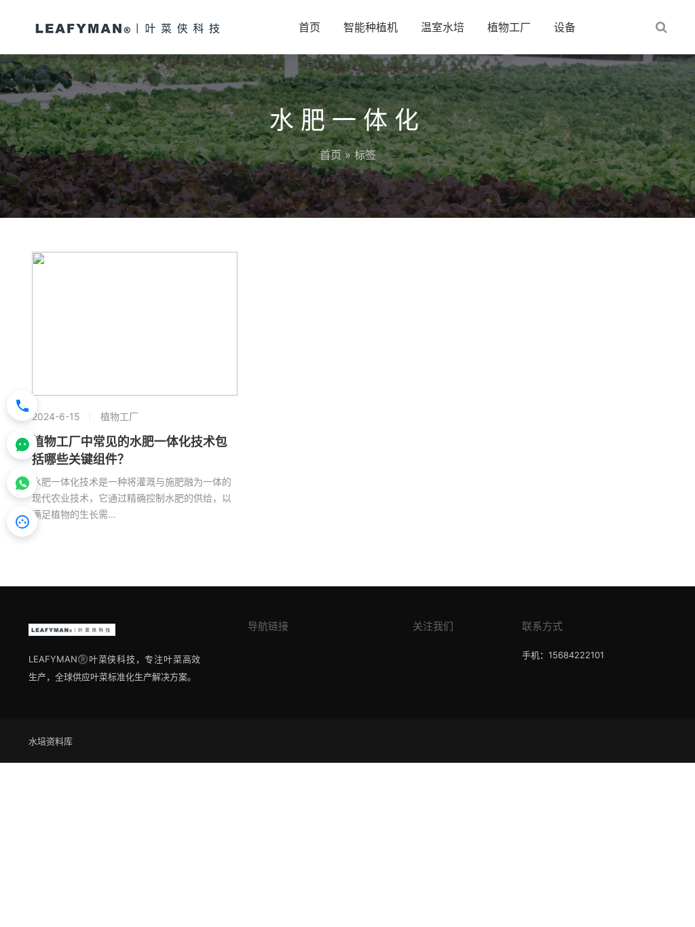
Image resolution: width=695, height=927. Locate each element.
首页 (309, 27)
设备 (565, 27)
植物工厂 (509, 27)
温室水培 (442, 27)
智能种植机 (370, 27)
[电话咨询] (22, 405)
